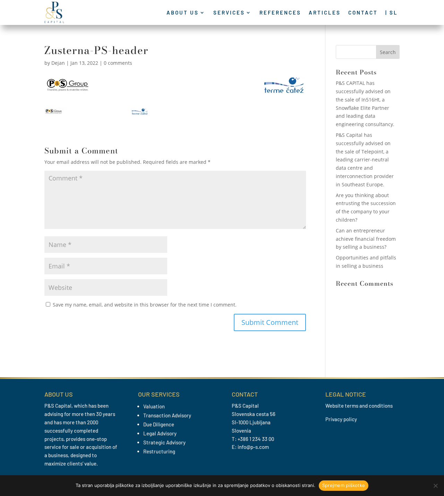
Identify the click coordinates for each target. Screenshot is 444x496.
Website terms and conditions (359, 405)
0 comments (118, 63)
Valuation (154, 406)
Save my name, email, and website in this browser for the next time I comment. (145, 304)
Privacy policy (341, 419)
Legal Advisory (160, 433)
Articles (325, 13)
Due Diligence (158, 424)
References (280, 13)
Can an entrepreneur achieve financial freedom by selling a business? (366, 238)
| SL (391, 13)
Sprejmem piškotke (343, 485)
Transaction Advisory (167, 415)
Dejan (58, 63)
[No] (435, 485)
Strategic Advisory (164, 442)
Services (229, 13)
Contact (363, 13)
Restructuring (159, 451)
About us (182, 13)
